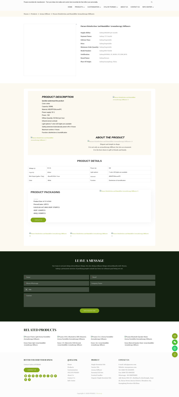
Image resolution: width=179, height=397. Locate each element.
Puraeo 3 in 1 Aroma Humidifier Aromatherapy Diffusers (100, 344)
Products (34, 14)
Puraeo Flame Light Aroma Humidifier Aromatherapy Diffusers (35, 344)
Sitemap (99, 393)
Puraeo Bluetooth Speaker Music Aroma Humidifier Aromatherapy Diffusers (139, 344)
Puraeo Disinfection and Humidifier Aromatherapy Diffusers (74, 14)
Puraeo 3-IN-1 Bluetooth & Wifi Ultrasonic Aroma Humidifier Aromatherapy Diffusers (69, 344)
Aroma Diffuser (45, 14)
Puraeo (26, 14)
